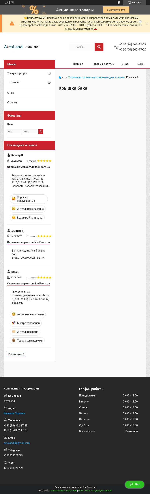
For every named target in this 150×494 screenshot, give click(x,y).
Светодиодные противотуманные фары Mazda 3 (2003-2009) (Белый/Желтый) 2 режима (31, 297)
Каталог (15, 82)
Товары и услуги (102, 63)
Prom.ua (91, 487)
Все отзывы (15, 354)
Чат (137, 484)
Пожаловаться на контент (63, 490)
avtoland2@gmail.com (17, 442)
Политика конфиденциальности (95, 490)
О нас (124, 63)
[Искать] (99, 47)
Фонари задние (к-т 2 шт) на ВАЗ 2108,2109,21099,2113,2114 (28, 254)
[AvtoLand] (13, 47)
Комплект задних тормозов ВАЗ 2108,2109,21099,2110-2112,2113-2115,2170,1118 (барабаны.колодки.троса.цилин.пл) (31, 180)
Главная (78, 63)
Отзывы (12, 102)
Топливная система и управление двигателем (96, 77)
